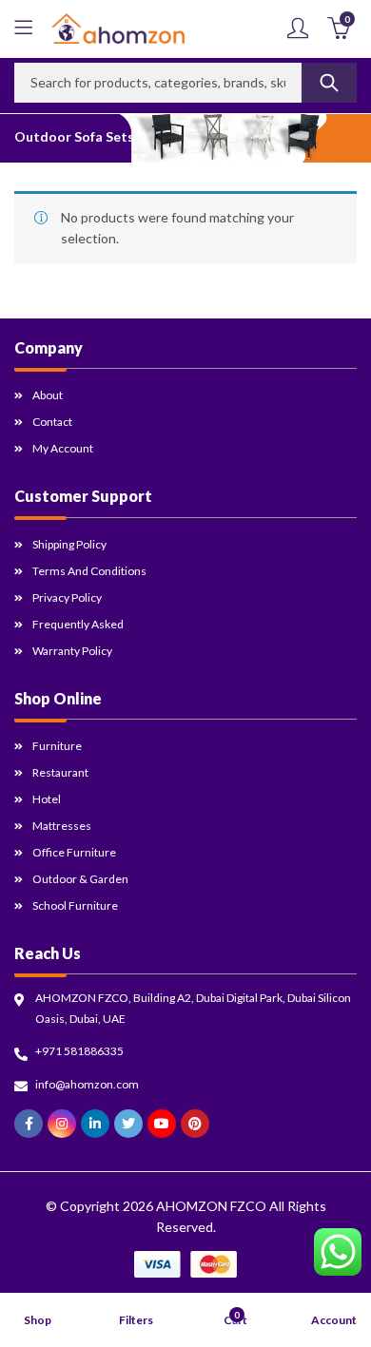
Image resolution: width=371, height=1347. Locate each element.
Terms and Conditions (89, 571)
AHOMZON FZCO (211, 1206)
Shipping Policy (69, 544)
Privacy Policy (67, 597)
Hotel (46, 799)
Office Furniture (74, 852)
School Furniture (75, 905)
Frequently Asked (78, 624)
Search (329, 83)
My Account (62, 448)
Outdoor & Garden (80, 879)
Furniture (57, 746)
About (47, 395)
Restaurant (60, 772)
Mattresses (61, 825)
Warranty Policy (72, 651)
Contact (52, 421)
